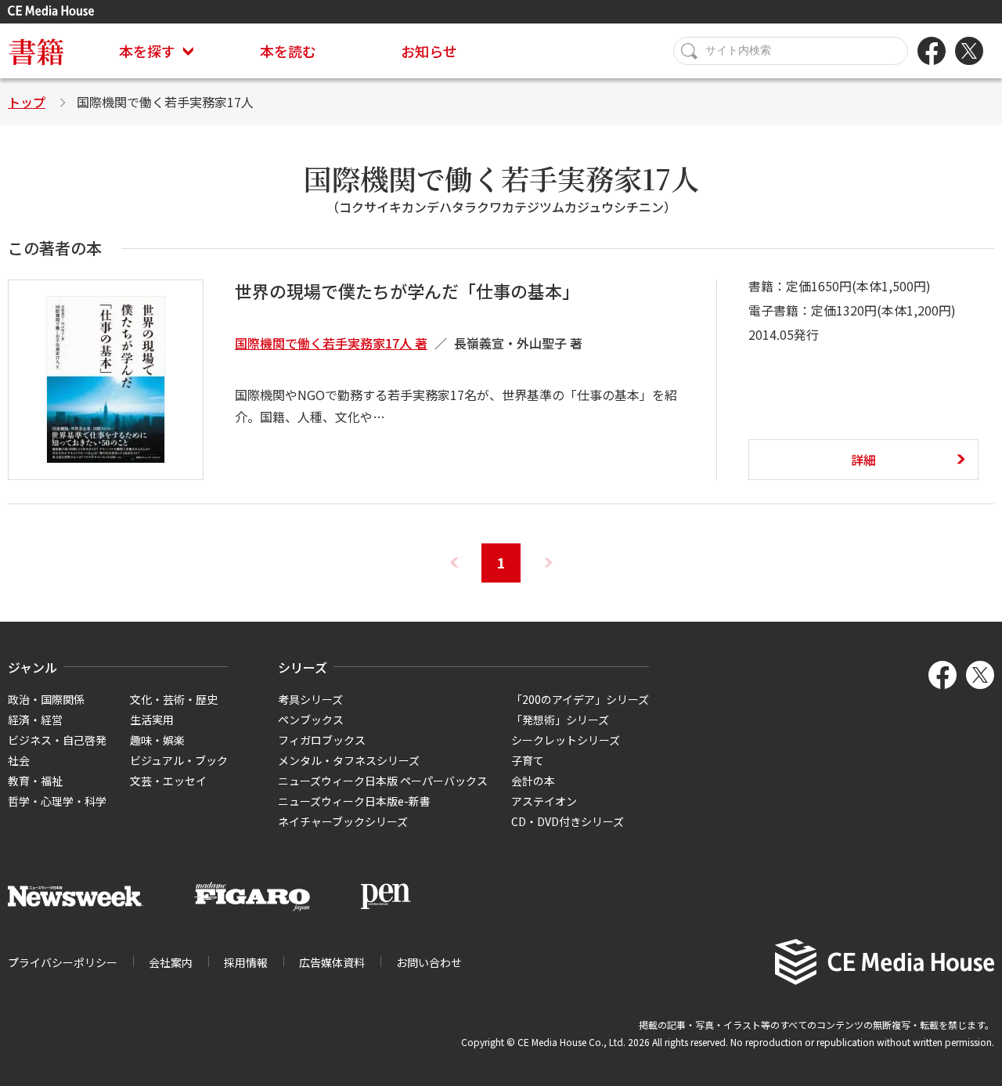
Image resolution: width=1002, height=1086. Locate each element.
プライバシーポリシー (62, 962)
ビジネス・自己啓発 (57, 740)
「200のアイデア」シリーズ (580, 699)
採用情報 (246, 962)
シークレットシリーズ (565, 740)
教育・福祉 (35, 780)
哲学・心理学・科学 (57, 801)
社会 (19, 760)
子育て (527, 760)
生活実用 (152, 719)
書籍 (36, 50)
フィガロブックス (322, 740)
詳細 (863, 459)
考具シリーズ (310, 699)
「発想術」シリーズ (560, 719)
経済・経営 (35, 719)
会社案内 (171, 962)
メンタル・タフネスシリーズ (349, 760)
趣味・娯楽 (157, 740)
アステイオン (544, 801)
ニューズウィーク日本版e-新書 (354, 801)
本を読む (288, 51)
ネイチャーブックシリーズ (343, 821)
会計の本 (533, 780)
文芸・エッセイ (168, 780)
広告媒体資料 (332, 962)
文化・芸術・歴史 (174, 699)
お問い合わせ (429, 962)
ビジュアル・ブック (179, 760)
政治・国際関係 (46, 699)
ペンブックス (311, 719)
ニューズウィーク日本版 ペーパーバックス (383, 780)
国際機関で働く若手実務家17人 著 (331, 343)
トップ (26, 101)
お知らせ (429, 51)
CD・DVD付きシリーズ (567, 821)
